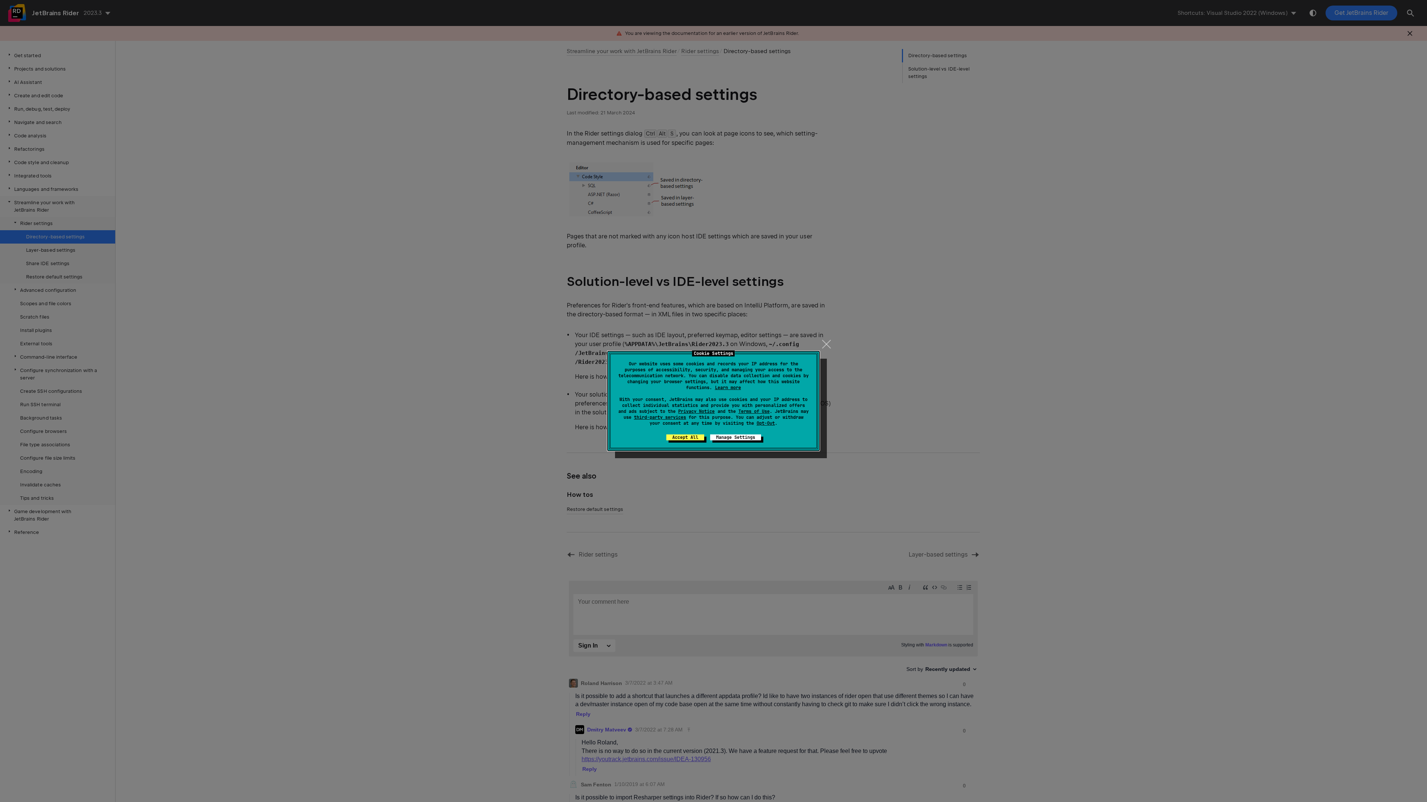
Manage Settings (735, 437)
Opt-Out (766, 423)
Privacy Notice (696, 411)
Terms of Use (754, 411)
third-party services (660, 417)
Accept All (685, 437)
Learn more (728, 388)
